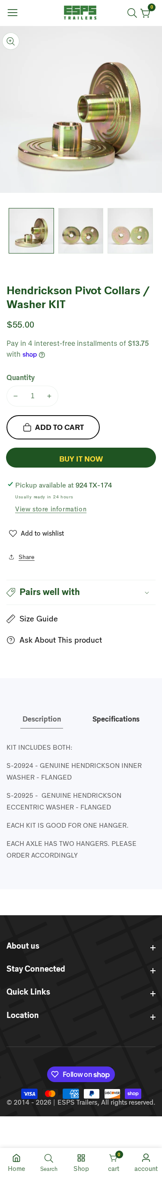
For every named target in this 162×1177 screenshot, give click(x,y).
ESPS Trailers (77, 1102)
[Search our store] (133, 13)
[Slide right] (149, 231)
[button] (81, 592)
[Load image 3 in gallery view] (130, 231)
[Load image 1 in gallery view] (31, 231)
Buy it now (81, 459)
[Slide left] (12, 231)
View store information (50, 509)
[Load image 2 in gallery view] (81, 231)
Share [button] (27, 557)
